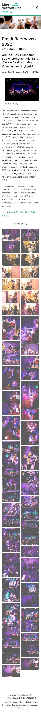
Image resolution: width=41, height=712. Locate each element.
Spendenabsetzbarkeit (20, 705)
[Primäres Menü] (37, 8)
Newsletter (6, 705)
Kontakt (7, 702)
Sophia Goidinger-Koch (19, 212)
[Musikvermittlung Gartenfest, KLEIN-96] (22, 89)
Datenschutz (31, 702)
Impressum (16, 702)
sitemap (20, 708)
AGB (23, 702)
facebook (34, 705)
